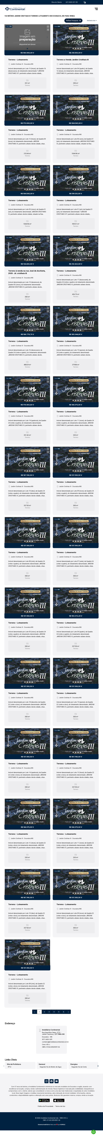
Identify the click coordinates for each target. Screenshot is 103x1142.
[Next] (95, 37)
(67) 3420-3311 (71, 2)
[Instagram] (46, 1081)
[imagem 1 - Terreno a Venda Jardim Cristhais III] (76, 37)
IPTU (9, 1067)
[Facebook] (51, 1081)
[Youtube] (57, 1081)
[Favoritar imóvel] (48, 26)
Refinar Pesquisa (72, 20)
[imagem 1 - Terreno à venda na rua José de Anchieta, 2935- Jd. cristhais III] (27, 248)
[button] (84, 2)
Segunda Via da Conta (79, 1067)
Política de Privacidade (45, 1106)
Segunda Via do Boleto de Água (50, 1067)
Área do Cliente (57, 2)
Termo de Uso (60, 1106)
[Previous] (56, 37)
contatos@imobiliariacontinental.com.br (55, 1042)
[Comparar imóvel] (48, 29)
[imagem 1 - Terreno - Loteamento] (27, 108)
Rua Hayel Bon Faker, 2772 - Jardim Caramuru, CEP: (53, 1033)
